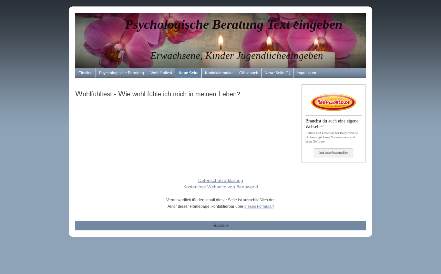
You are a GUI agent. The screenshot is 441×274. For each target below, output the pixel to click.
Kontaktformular (219, 73)
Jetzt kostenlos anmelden (333, 152)
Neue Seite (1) (277, 73)
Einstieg (85, 73)
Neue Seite (189, 73)
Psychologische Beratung (121, 73)
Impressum (306, 73)
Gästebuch (248, 73)
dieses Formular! (259, 206)
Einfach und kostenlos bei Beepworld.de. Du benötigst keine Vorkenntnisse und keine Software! (332, 131)
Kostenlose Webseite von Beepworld (220, 186)
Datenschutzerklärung (220, 180)
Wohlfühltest (161, 73)
